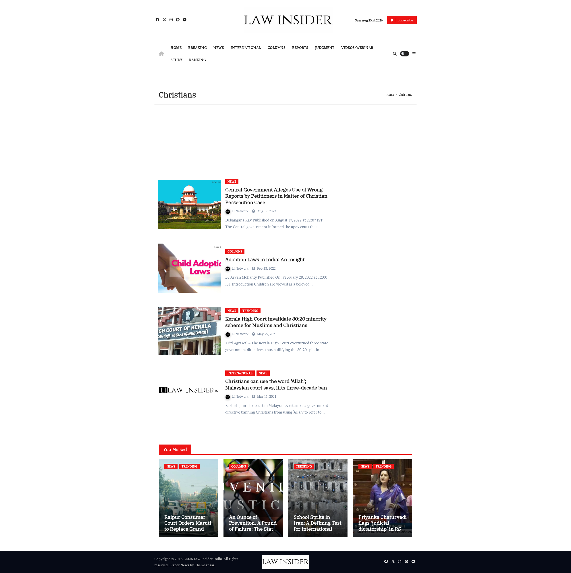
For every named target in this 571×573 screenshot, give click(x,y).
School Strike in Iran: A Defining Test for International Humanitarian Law (317, 526)
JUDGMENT (325, 47)
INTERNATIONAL (246, 47)
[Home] (161, 54)
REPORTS (300, 47)
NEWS (218, 47)
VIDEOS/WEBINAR (357, 47)
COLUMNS (277, 47)
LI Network (240, 211)
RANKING (197, 59)
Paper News (179, 565)
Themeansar (204, 565)
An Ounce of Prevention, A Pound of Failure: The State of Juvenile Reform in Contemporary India (253, 532)
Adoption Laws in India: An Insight (265, 259)
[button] (414, 54)
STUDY (176, 59)
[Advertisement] (286, 140)
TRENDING (250, 310)
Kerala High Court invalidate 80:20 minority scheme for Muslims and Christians (276, 321)
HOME (176, 47)
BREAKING (197, 47)
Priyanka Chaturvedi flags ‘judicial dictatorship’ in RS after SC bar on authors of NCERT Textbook (382, 532)
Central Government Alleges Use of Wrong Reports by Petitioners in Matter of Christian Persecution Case (276, 195)
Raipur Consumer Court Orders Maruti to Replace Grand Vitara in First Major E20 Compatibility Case (187, 532)
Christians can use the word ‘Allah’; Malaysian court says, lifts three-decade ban (276, 384)
